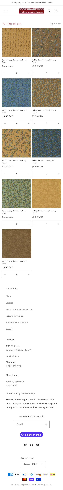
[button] (6, 11)
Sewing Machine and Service (19, 309)
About (9, 296)
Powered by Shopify (44, 485)
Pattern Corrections (15, 316)
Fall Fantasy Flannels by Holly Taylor (14, 61)
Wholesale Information (17, 322)
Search (9, 329)
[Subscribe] (46, 424)
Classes (9, 302)
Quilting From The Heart (26, 485)
